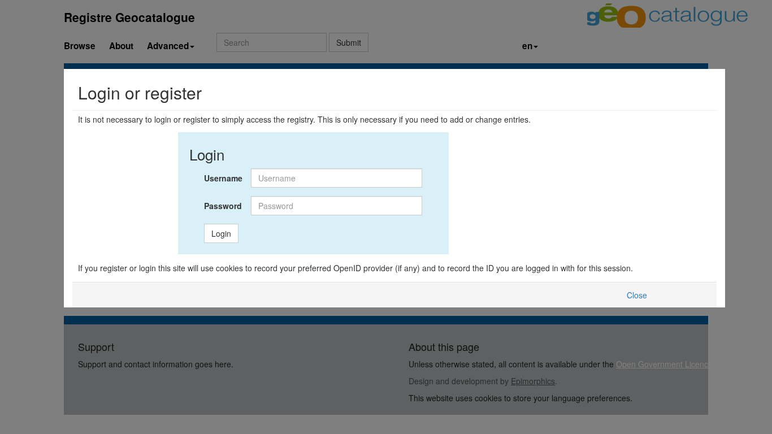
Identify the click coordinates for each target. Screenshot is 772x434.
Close (637, 295)
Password (223, 205)
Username (223, 178)
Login (221, 233)
